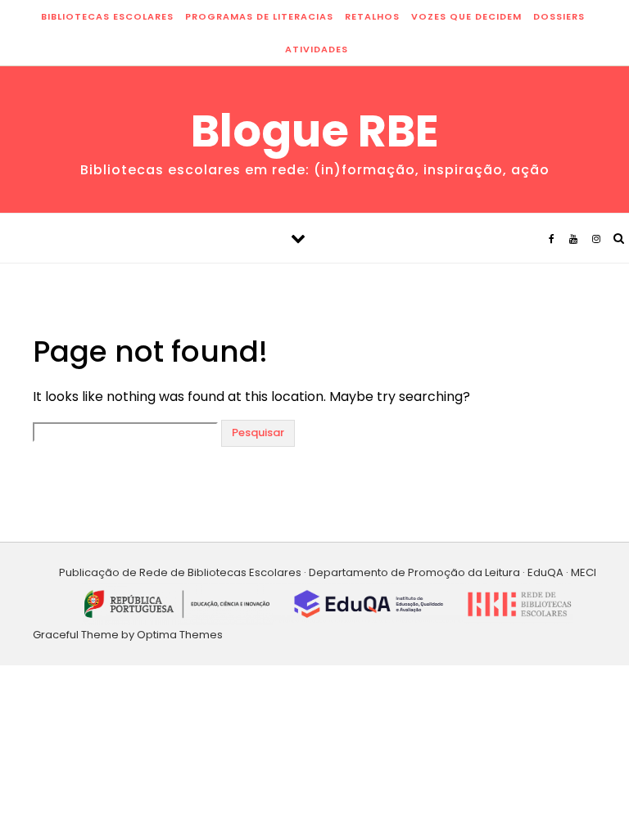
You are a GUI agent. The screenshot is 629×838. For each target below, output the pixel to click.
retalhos (372, 16)
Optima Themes (180, 634)
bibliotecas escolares (107, 16)
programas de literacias (259, 16)
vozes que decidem (466, 16)
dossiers (559, 16)
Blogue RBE (315, 131)
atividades (316, 49)
